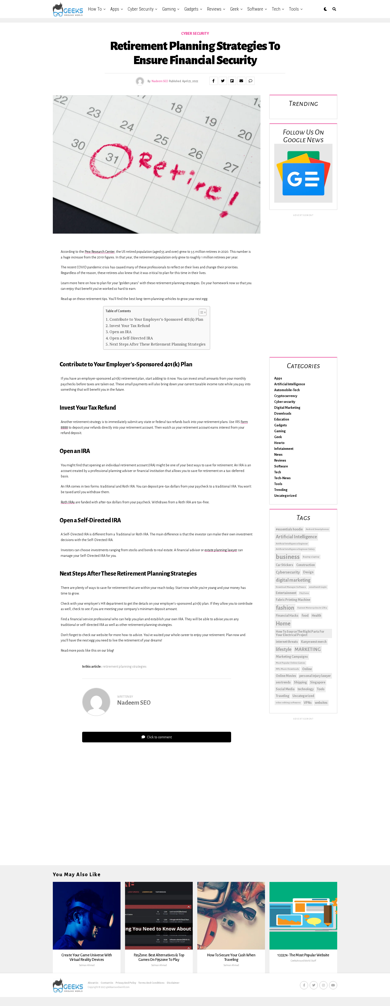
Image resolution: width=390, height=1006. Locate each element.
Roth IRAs (68, 502)
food (305, 615)
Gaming (169, 9)
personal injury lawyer (315, 676)
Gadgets (191, 9)
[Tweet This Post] (223, 81)
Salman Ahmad (87, 965)
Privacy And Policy (126, 982)
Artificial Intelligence (289, 384)
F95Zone (304, 593)
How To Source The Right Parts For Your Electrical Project (300, 633)
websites (321, 702)
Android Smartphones (317, 529)
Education (281, 419)
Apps (114, 9)
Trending (281, 490)
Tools (294, 9)
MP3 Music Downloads (287, 669)
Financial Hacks (287, 615)
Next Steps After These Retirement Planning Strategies (157, 344)
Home (283, 624)
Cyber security (140, 9)
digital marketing (293, 580)
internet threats (287, 642)
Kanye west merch (314, 642)
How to (95, 9)
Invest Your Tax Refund (129, 325)
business (288, 557)
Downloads (282, 413)
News (278, 454)
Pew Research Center (99, 251)
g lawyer (231, 550)
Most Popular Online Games (290, 663)
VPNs (308, 702)
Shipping (300, 682)
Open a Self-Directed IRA (131, 338)
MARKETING (308, 649)
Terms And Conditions (151, 982)
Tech (276, 9)
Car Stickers (284, 565)
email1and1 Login (318, 587)
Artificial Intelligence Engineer (292, 543)
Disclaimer (173, 982)
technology (306, 689)
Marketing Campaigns (292, 656)
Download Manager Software (291, 587)
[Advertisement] (303, 285)
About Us (93, 982)
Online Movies (286, 676)
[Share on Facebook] (213, 81)
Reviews (214, 9)
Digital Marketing (287, 407)
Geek (234, 9)
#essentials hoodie (289, 529)
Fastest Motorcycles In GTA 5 (312, 607)
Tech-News (282, 478)
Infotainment (283, 449)
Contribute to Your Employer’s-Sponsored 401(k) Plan (156, 319)
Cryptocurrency (285, 396)
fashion (285, 608)
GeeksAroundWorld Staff (303, 960)
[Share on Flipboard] (232, 81)
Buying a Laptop (311, 556)
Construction (305, 565)
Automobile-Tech (287, 390)
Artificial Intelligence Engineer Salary (295, 549)
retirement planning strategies (124, 666)
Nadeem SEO (160, 81)
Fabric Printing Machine (293, 600)
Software (255, 9)
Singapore (317, 682)
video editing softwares (288, 702)
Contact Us (107, 982)
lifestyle (283, 649)
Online (307, 669)
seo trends (283, 682)
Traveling (282, 696)
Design (308, 572)
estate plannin (214, 550)
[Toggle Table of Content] (200, 312)
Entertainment (286, 593)
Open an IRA (120, 331)
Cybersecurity (288, 572)
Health (316, 615)
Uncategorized (285, 495)
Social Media (285, 689)
